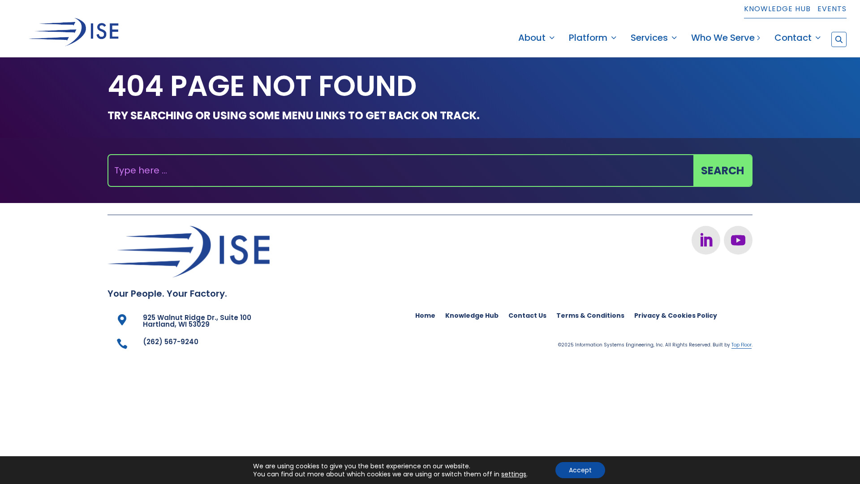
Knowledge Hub (777, 9)
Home (425, 316)
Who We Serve (723, 39)
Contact (793, 39)
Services (649, 39)
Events (832, 9)
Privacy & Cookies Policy (675, 316)
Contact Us (527, 316)
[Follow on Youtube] (738, 240)
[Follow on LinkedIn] (706, 240)
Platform (588, 39)
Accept (580, 470)
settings (513, 474)
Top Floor (741, 344)
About (532, 39)
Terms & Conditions (590, 316)
